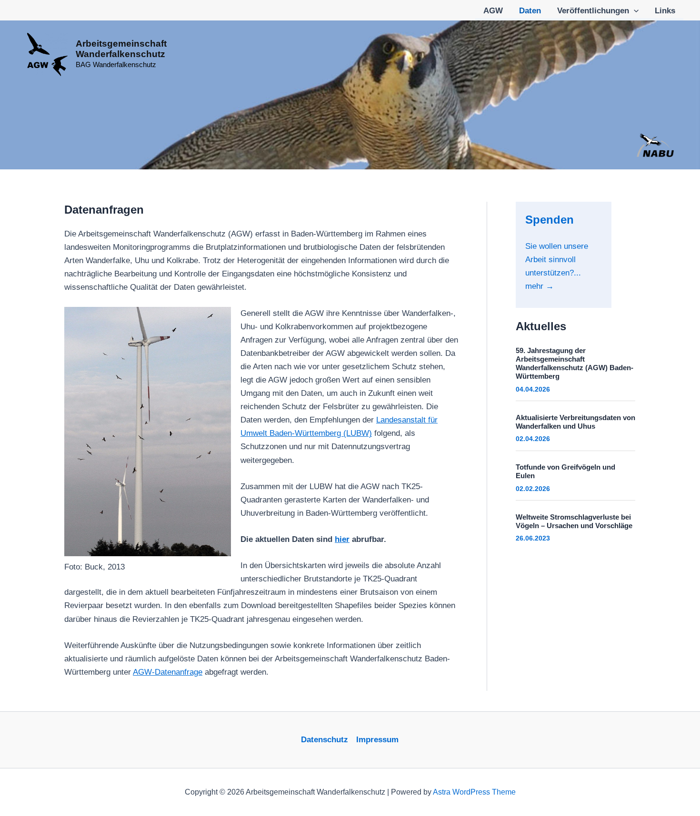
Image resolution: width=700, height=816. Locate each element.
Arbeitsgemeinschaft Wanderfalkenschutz (121, 49)
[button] (634, 11)
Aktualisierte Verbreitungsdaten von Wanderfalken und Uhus (575, 421)
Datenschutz (324, 739)
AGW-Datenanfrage (167, 672)
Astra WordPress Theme (474, 792)
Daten (530, 10)
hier (342, 539)
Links (665, 10)
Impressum (377, 739)
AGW (493, 10)
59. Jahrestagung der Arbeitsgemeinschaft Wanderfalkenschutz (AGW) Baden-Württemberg (574, 363)
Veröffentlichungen (593, 10)
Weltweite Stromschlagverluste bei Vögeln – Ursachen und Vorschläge (574, 521)
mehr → (539, 286)
